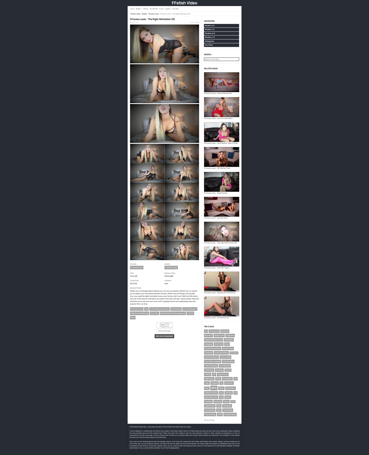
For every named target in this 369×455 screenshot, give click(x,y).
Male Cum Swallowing (139, 313)
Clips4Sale (229, 340)
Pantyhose (230, 388)
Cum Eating (176, 309)
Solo (219, 406)
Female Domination (212, 348)
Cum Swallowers (189, 309)
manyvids (229, 383)
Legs (207, 383)
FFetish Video (184, 3)
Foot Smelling (228, 361)
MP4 (133, 318)
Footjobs (219, 370)
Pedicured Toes (211, 393)
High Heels (209, 379)
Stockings (227, 406)
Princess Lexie (137, 267)
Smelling (208, 401)
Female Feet (228, 348)
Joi (235, 379)
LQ (221, 383)
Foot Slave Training (212, 361)
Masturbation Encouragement (173, 313)
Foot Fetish (233, 353)
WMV (220, 414)
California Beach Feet (213, 340)
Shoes (227, 397)
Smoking (217, 401)
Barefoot (208, 335)
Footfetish (209, 370)
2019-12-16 (134, 22)
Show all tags (209, 420)
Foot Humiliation (211, 357)
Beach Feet (219, 335)
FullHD (207, 374)
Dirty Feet (219, 344)
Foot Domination (221, 353)
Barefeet (224, 331)
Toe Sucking (209, 410)
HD (214, 374)
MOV (207, 388)
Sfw (221, 397)
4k (206, 331)
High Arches (223, 374)
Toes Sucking (210, 414)
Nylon (221, 388)
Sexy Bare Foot (211, 397)
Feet (227, 344)
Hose (218, 379)
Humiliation (227, 379)
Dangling (208, 344)
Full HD (190, 313)
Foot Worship (225, 366)
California (230, 335)
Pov (221, 393)
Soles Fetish (210, 406)
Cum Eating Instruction (159, 309)
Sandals (228, 393)
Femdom (208, 353)
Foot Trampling (211, 366)
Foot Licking (225, 357)
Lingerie (214, 383)
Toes (219, 410)
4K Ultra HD (214, 331)
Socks (226, 401)
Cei (146, 309)
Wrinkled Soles (230, 414)
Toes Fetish (227, 410)
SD (235, 393)
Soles (233, 401)
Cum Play (154, 313)
